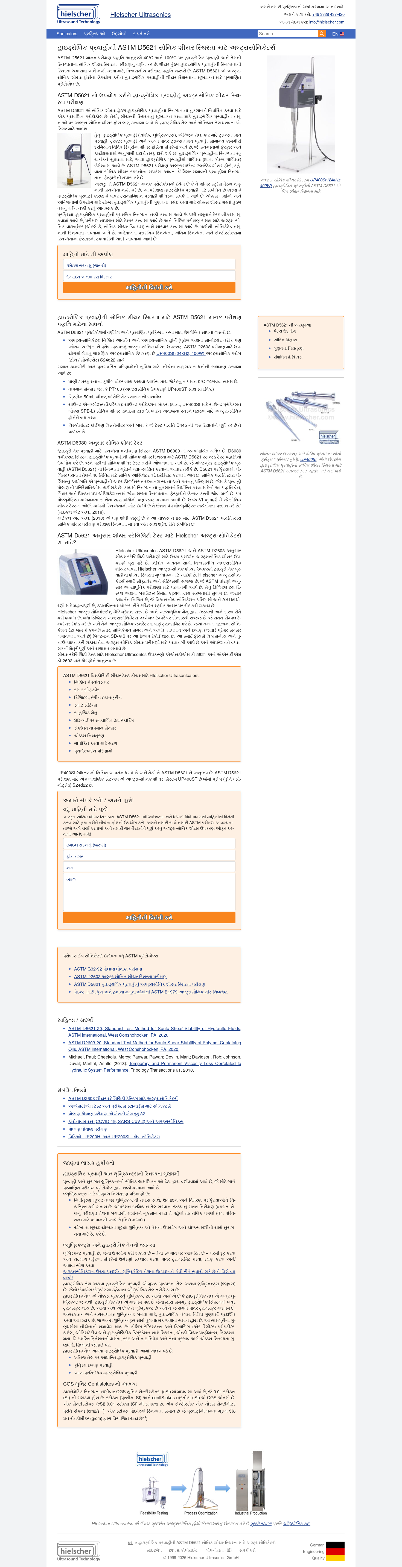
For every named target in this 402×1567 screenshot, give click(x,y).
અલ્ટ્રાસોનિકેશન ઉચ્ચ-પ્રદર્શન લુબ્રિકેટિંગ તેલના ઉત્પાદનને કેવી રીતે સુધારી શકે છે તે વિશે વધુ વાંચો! (149, 1274)
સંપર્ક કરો (141, 33)
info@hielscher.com (327, 22)
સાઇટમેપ (154, 1550)
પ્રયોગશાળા (261, 1523)
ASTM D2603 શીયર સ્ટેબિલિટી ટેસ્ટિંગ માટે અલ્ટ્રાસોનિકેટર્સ (123, 1098)
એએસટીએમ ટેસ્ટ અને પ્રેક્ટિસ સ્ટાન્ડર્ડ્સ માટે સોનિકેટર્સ (119, 1106)
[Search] (322, 33)
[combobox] (288, 33)
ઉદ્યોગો (119, 33)
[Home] (78, 13)
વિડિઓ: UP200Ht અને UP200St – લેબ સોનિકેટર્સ (114, 1136)
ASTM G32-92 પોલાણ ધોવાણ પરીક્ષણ (108, 969)
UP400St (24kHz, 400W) (181, 353)
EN (335, 34)
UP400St (308, 459)
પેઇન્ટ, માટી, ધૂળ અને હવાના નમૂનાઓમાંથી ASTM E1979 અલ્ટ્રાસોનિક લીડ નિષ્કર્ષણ (151, 992)
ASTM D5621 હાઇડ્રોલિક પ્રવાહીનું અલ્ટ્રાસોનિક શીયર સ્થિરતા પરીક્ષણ (139, 984)
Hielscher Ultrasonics (140, 14)
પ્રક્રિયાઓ (94, 33)
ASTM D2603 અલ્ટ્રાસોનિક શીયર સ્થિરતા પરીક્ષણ (120, 976)
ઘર (130, 1542)
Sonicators (67, 33)
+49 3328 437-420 (328, 14)
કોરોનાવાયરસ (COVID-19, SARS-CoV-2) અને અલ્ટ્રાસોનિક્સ (125, 1121)
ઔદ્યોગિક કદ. (296, 1523)
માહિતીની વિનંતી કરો (149, 287)
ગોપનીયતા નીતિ (219, 1550)
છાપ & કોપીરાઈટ (183, 1550)
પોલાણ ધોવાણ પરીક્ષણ (87, 1129)
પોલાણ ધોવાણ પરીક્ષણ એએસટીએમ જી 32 (106, 1113)
